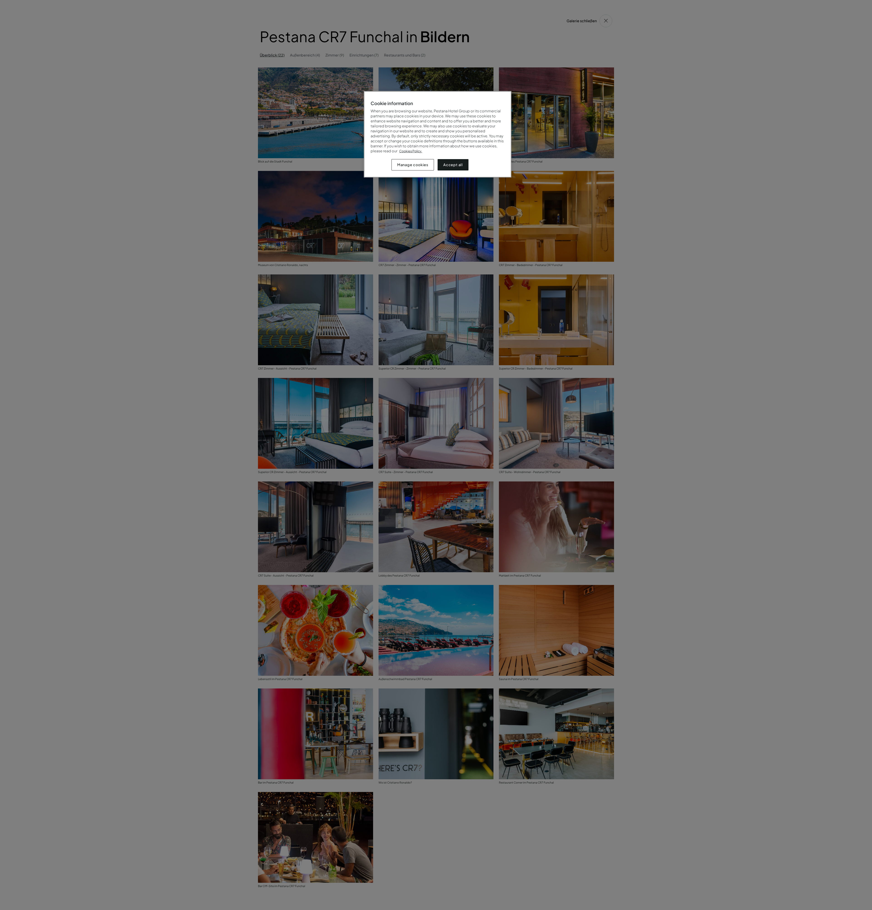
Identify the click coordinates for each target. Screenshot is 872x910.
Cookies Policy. (410, 151)
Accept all (453, 164)
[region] (437, 134)
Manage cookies (412, 164)
